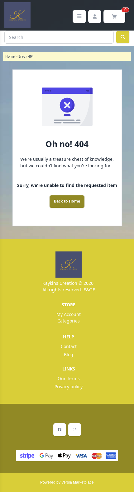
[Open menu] (79, 16)
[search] (123, 37)
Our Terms (69, 378)
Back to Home (67, 201)
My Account (68, 314)
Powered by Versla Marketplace (67, 482)
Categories (68, 321)
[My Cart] (114, 16)
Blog (68, 354)
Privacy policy (69, 386)
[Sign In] (94, 16)
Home (10, 56)
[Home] (68, 264)
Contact (69, 346)
